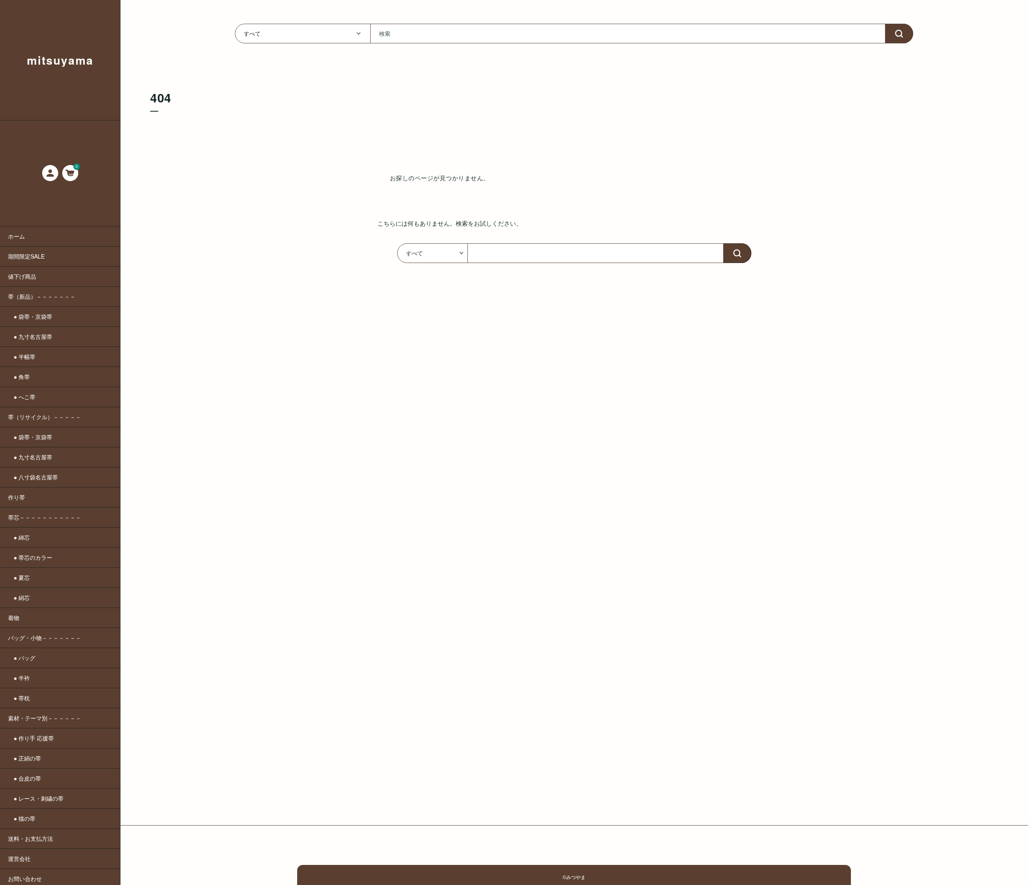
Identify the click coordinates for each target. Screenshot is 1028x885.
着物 (13, 618)
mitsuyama (60, 60)
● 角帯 (19, 377)
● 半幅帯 (21, 357)
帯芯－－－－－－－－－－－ (44, 517)
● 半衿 (19, 678)
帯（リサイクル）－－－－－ (44, 417)
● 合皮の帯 (24, 778)
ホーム (16, 236)
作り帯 (16, 497)
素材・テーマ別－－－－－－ (44, 718)
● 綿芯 (19, 537)
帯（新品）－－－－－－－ (41, 296)
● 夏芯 (19, 577)
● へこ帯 (21, 397)
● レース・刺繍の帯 (35, 798)
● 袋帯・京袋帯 (30, 316)
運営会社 (19, 858)
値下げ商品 (22, 276)
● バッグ (21, 658)
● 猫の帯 (21, 818)
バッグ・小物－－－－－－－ (44, 638)
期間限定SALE (26, 256)
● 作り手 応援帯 (31, 738)
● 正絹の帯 (24, 758)
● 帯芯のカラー (30, 557)
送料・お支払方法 (30, 838)
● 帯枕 (19, 698)
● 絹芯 (19, 597)
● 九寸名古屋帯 (30, 336)
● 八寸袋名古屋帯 (33, 477)
